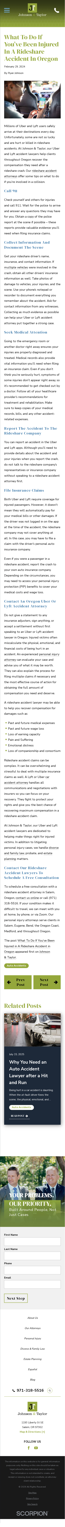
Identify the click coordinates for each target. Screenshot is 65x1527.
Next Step (16, 1298)
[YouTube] (36, 1448)
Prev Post (20, 982)
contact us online (27, 898)
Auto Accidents (16, 965)
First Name (11, 1234)
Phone (8, 1263)
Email (7, 1277)
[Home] (32, 10)
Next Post (44, 982)
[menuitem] (32, 1493)
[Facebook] (28, 1448)
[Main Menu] (7, 10)
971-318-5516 (30, 1390)
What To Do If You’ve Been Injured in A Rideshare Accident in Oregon (29, 946)
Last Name (11, 1249)
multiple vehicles (16, 267)
